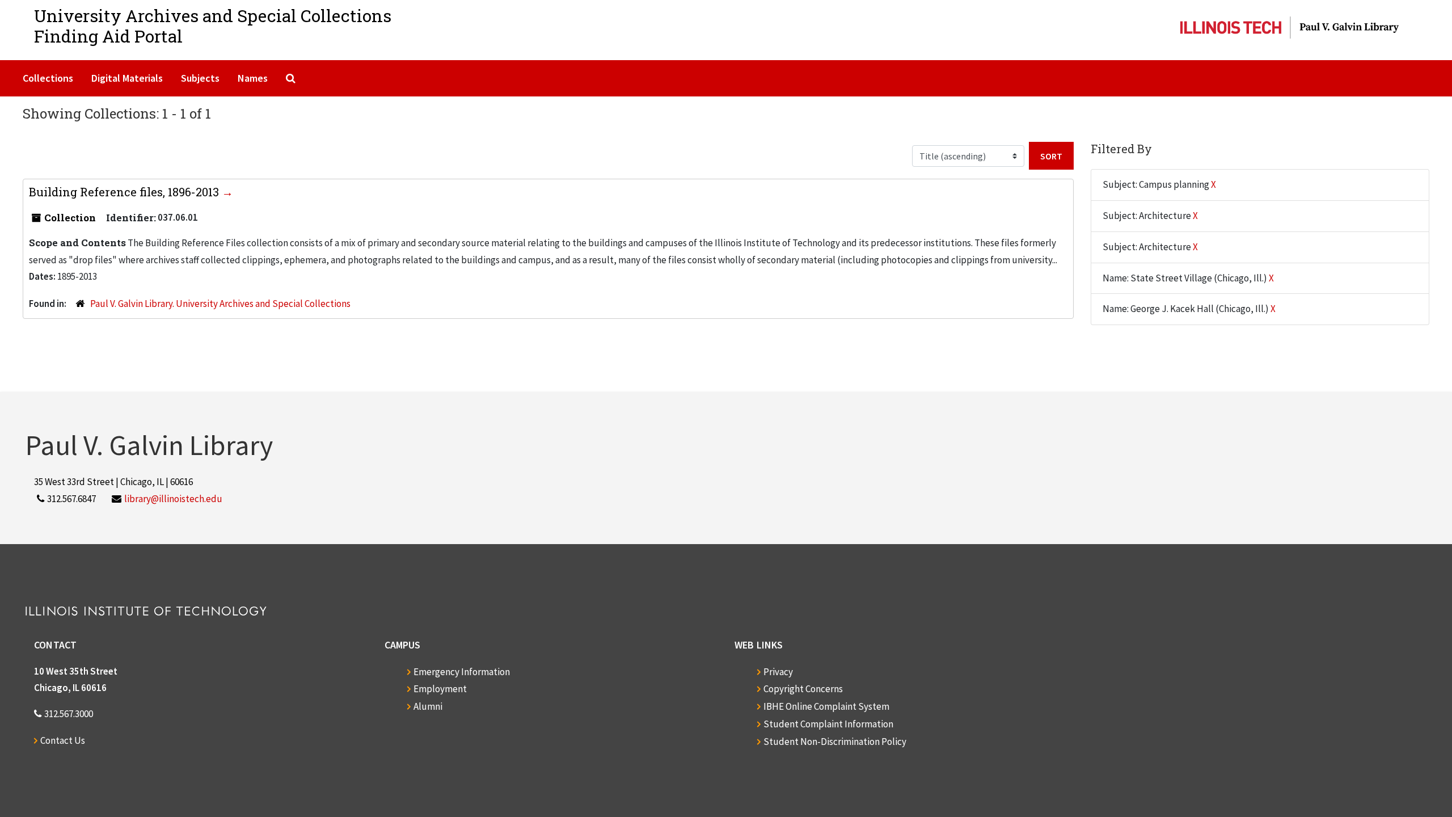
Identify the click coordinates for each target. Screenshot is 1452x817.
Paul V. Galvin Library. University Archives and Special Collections (220, 303)
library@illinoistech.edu (173, 498)
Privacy (778, 672)
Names (253, 78)
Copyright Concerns (803, 689)
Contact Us (62, 740)
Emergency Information (461, 672)
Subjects (200, 78)
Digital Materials (127, 78)
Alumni (427, 706)
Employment (440, 689)
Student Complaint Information (828, 724)
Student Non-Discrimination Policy (834, 741)
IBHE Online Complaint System (826, 706)
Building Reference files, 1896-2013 (125, 191)
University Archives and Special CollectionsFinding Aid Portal (212, 26)
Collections (48, 78)
